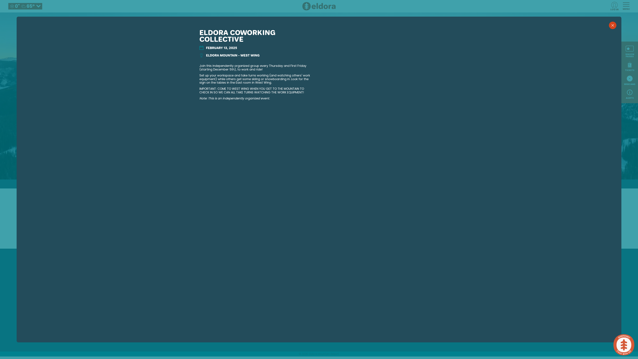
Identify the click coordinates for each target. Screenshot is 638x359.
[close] (612, 25)
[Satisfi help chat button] (623, 344)
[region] (319, 185)
